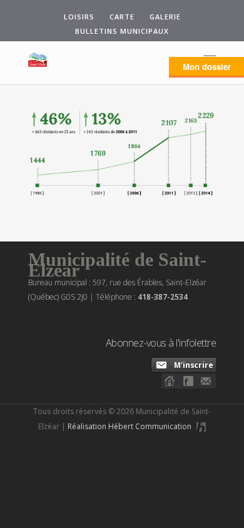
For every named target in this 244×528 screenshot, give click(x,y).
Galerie (165, 17)
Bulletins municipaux (122, 31)
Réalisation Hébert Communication (130, 426)
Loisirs (79, 17)
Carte (122, 17)
